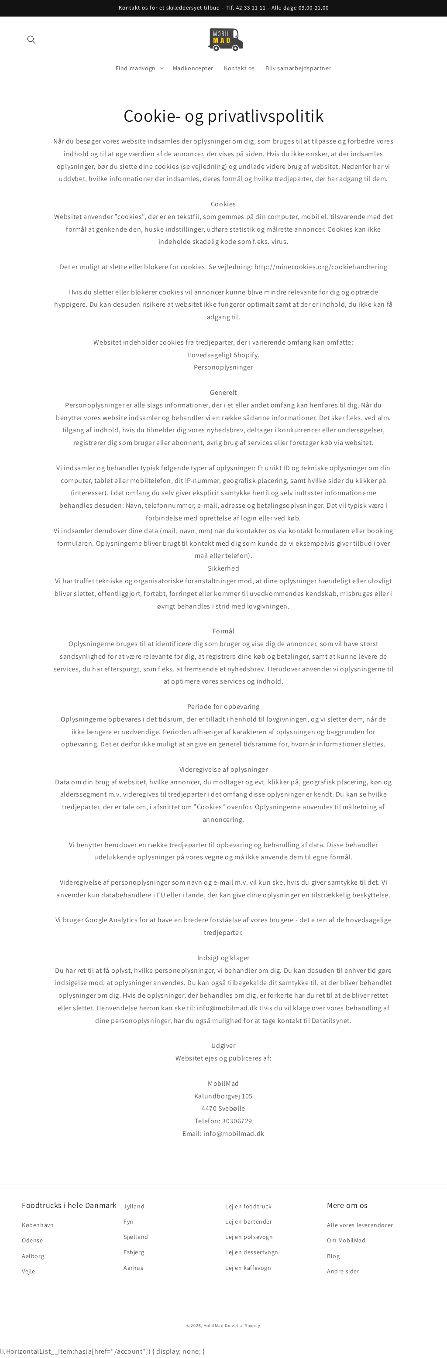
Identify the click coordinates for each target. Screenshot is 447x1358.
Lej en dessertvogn (252, 1252)
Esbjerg (134, 1252)
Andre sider (343, 1271)
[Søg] (31, 39)
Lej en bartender (248, 1221)
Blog (333, 1256)
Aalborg (33, 1256)
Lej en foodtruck (248, 1206)
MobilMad (213, 1325)
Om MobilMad (346, 1240)
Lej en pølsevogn (249, 1237)
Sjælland (136, 1237)
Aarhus (134, 1268)
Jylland (134, 1206)
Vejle (28, 1271)
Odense (32, 1240)
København (38, 1225)
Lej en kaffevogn (248, 1268)
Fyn (129, 1221)
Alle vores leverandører (360, 1225)
